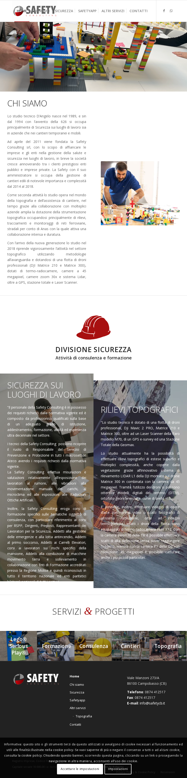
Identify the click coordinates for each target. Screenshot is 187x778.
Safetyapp (77, 700)
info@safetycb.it (152, 703)
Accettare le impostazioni (80, 769)
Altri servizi (78, 708)
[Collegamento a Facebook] (164, 10)
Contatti (75, 724)
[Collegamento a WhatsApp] (171, 10)
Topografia (84, 716)
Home (74, 676)
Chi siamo (77, 684)
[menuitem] (21, 11)
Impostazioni (118, 769)
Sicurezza (77, 692)
